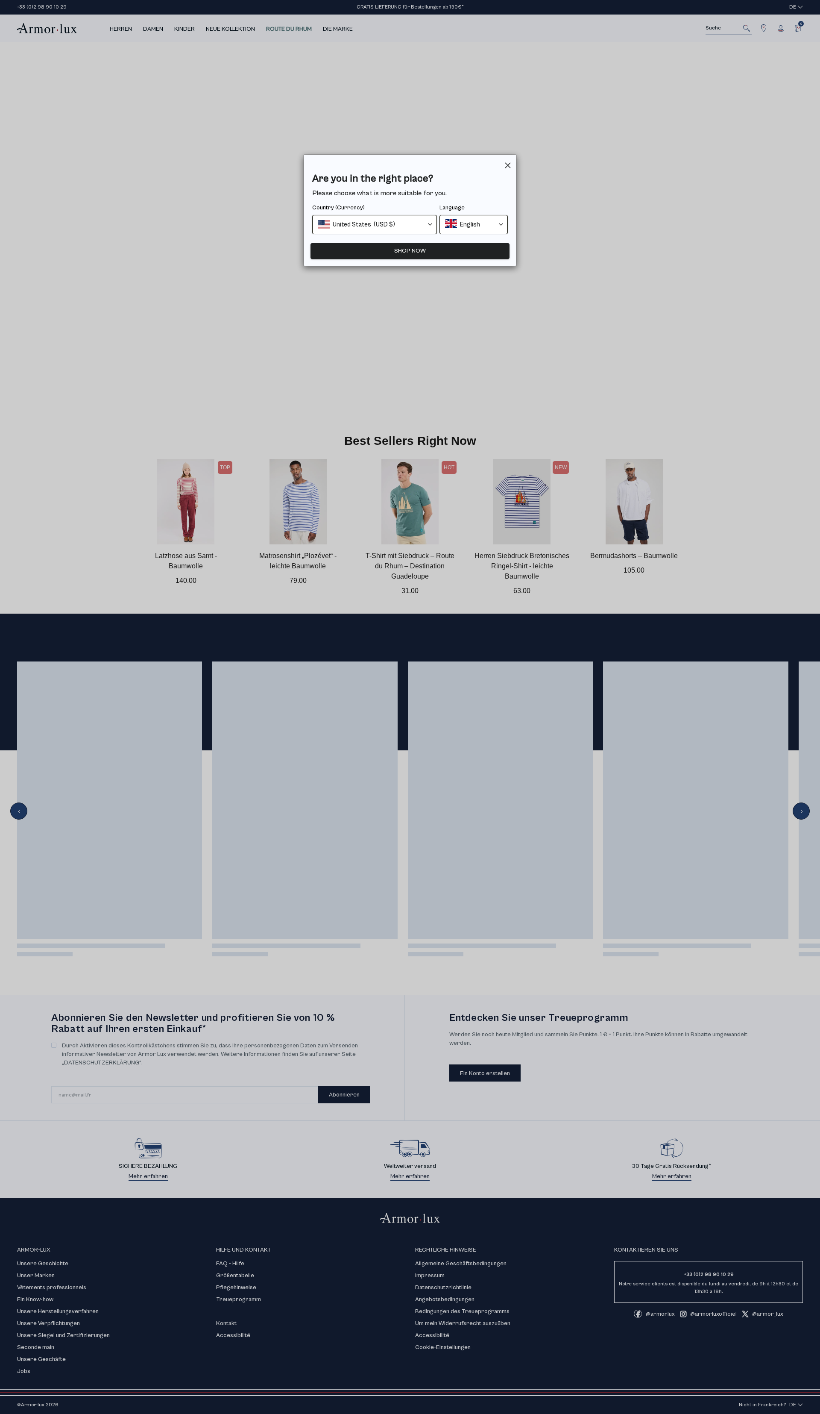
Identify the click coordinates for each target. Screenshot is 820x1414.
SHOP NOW (410, 250)
